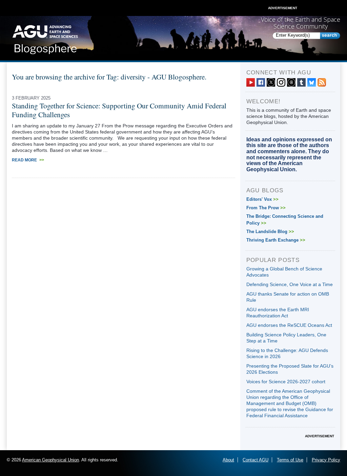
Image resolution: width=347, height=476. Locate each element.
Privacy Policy (326, 459)
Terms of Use (290, 459)
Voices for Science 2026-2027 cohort (285, 381)
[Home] (45, 37)
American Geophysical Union (50, 459)
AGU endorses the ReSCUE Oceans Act (289, 325)
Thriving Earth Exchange (275, 240)
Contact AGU (255, 459)
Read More (28, 160)
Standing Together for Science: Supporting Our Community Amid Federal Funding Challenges (119, 110)
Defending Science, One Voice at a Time (289, 284)
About (228, 459)
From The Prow (266, 207)
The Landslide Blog (270, 231)
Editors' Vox (262, 199)
